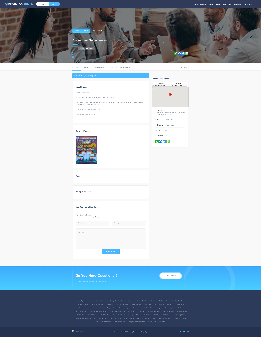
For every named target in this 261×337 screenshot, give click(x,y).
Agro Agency (81, 301)
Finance (81, 308)
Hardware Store (149, 308)
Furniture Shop (105, 308)
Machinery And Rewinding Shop (149, 311)
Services (177, 318)
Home (196, 4)
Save (185, 67)
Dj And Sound (92, 315)
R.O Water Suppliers (178, 315)
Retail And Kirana (115, 318)
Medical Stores (182, 311)
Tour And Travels (119, 322)
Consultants (110, 304)
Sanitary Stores (129, 318)
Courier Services (122, 304)
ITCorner (130, 334)
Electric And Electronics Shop (163, 304)
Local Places (132, 311)
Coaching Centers (82, 304)
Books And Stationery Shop (160, 301)
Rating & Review (125, 67)
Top (76, 67)
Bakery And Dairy (142, 301)
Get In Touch (170, 276)
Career (218, 4)
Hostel (180, 308)
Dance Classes (136, 304)
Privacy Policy (227, 4)
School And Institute (81, 31)
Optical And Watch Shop (125, 315)
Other (138, 315)
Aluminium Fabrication (96, 301)
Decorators (147, 304)
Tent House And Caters (103, 322)
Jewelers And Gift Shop (117, 311)
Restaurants (102, 318)
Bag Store (131, 301)
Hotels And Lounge (80, 311)
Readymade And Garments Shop (85, 318)
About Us (203, 4)
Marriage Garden (168, 311)
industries (162, 322)
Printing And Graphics (161, 315)
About (86, 67)
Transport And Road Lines (136, 322)
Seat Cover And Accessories (162, 318)
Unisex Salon (152, 322)
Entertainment (180, 304)
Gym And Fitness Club (133, 308)
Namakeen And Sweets (107, 315)
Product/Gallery (99, 67)
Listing (211, 4)
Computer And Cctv (97, 304)
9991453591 (78, 53)
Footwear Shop (92, 308)
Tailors (185, 318)
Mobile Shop (80, 315)
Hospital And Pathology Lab (166, 308)
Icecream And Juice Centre (98, 311)
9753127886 (90, 53)
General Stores (118, 308)
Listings (83, 76)
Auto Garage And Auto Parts (115, 301)
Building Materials (178, 301)
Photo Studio (147, 315)
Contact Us (237, 4)
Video (111, 67)
